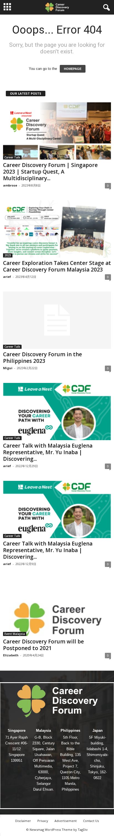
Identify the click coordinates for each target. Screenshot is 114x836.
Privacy (42, 821)
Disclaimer (23, 821)
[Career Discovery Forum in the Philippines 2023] (57, 320)
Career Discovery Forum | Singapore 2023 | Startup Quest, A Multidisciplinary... (50, 171)
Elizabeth (11, 655)
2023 (7, 255)
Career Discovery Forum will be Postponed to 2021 (43, 645)
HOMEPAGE (72, 68)
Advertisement (66, 821)
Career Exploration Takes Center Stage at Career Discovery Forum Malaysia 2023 (57, 266)
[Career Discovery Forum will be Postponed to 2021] (57, 607)
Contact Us (91, 821)
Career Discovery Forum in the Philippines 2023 (42, 357)
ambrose (10, 185)
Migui (7, 368)
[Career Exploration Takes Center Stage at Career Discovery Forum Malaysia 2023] (57, 228)
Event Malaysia (14, 634)
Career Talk (12, 157)
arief (7, 277)
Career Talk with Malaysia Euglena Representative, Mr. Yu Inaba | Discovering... (47, 452)
